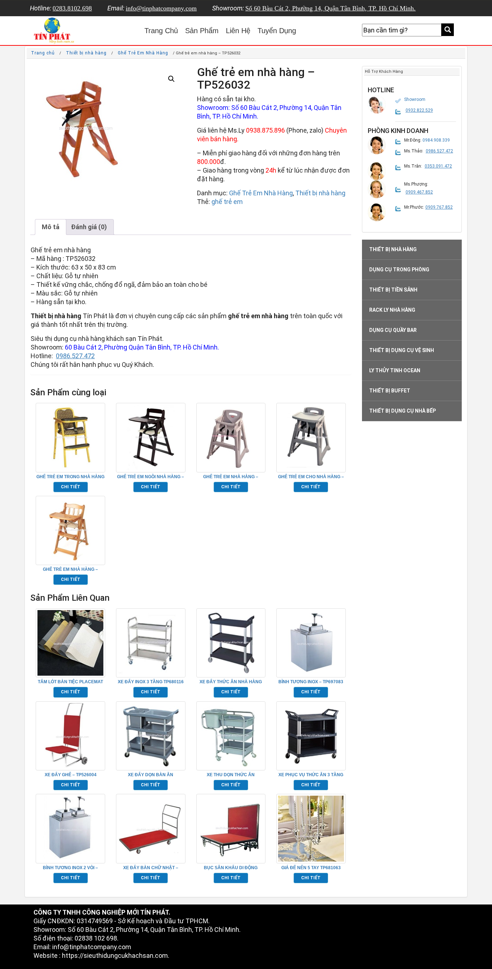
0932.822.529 (419, 110)
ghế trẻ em (227, 201)
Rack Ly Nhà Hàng (392, 310)
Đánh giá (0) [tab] (89, 227)
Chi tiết (70, 486)
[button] (171, 78)
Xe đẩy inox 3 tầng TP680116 (151, 681)
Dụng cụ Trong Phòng (399, 269)
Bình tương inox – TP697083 (310, 681)
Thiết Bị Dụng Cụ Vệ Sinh (401, 350)
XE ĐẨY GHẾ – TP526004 (71, 774)
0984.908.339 (436, 140)
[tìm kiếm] (447, 29)
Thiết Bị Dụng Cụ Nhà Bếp (402, 411)
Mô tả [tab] (50, 227)
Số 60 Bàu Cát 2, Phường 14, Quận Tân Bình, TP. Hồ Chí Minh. (330, 8)
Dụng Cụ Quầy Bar (393, 330)
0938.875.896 (265, 130)
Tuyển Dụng (277, 31)
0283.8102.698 (72, 8)
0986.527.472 (75, 356)
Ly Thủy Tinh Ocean (394, 370)
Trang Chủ (161, 31)
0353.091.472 (438, 166)
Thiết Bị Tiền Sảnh (393, 290)
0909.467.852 (419, 192)
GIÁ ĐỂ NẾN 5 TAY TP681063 (311, 867)
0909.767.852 (439, 207)
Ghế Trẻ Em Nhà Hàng (143, 52)
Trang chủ (43, 52)
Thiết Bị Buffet (389, 391)
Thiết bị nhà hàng (86, 52)
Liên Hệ (238, 31)
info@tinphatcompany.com (161, 8)
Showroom (414, 99)
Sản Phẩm (202, 31)
